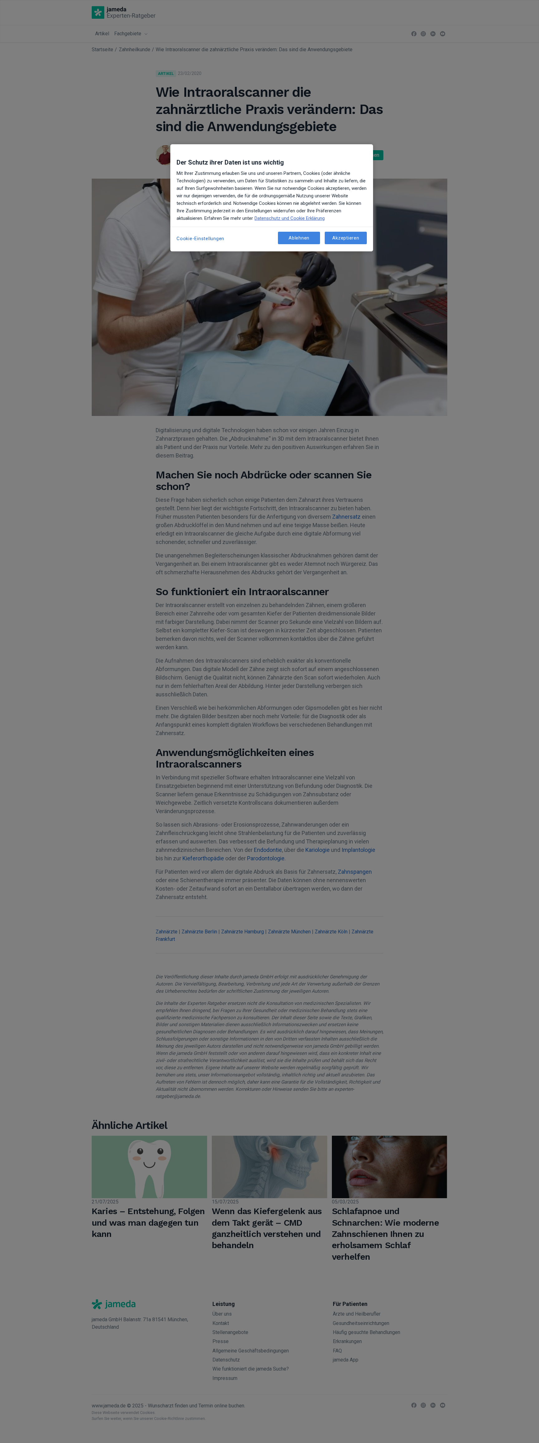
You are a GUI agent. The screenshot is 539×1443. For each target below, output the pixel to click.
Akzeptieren (345, 238)
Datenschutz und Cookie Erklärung (290, 218)
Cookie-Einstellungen (200, 238)
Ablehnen (299, 238)
